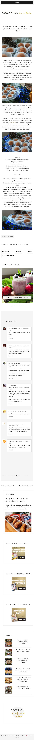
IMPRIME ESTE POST (8, 255)
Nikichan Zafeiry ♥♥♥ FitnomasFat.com (14, 364)
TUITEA (19, 251)
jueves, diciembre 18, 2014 (19, 329)
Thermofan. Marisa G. (14, 424)
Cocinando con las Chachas (14, 736)
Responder (11, 338)
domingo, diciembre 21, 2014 (19, 442)
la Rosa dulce (13, 442)
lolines (11, 412)
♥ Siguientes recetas (8, 486)
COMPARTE (6, 251)
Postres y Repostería (7, 237)
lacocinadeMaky (13, 329)
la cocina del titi (14, 346)
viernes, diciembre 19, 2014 (19, 366)
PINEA (30, 251)
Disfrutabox (12, 123)
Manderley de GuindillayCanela (14, 387)
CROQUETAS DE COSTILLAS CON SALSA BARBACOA (16, 499)
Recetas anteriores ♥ (26, 486)
